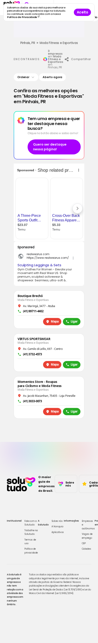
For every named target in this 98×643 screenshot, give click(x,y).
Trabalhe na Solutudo (31, 532)
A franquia (57, 526)
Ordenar (23, 77)
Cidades (86, 549)
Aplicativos (58, 532)
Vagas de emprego (87, 535)
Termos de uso (30, 541)
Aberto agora (52, 77)
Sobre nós (57, 521)
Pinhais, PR (27, 43)
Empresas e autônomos (88, 524)
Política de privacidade (31, 550)
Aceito (82, 12)
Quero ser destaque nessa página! (50, 146)
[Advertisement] (49, 30)
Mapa (55, 321)
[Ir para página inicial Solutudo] (21, 484)
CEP (84, 543)
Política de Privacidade (22, 17)
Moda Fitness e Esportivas (59, 43)
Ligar (74, 321)
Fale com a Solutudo (30, 522)
